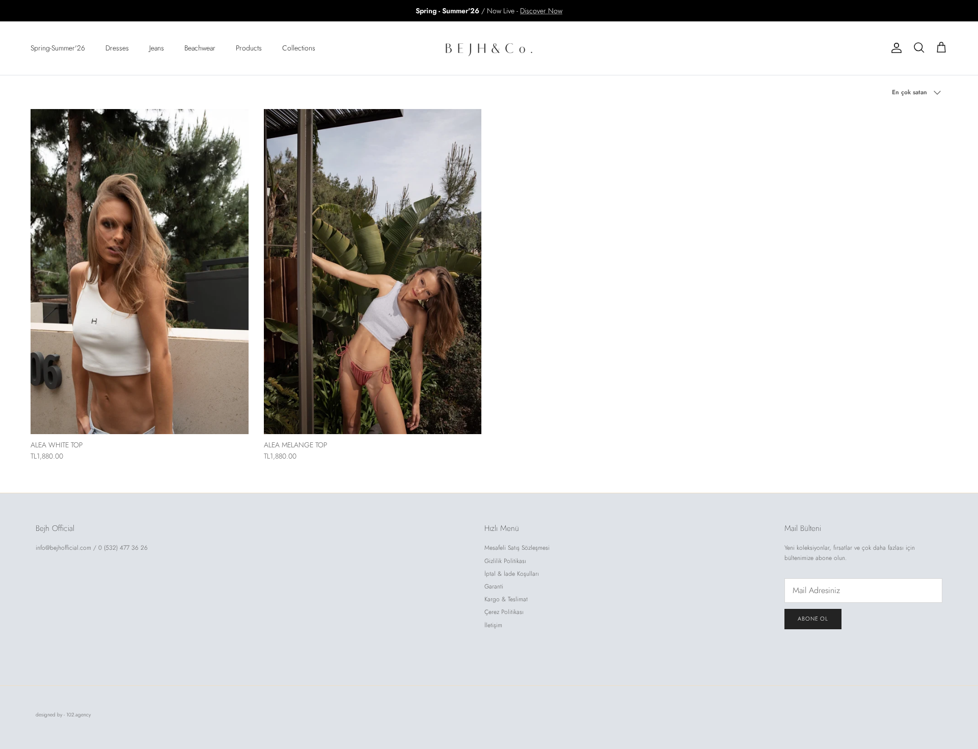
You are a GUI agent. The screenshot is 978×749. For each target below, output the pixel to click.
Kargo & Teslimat (506, 599)
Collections (298, 48)
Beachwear (199, 48)
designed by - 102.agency (63, 714)
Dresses (117, 48)
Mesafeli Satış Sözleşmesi (517, 547)
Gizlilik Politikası (505, 561)
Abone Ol (813, 618)
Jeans (156, 48)
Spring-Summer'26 (58, 48)
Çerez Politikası (504, 612)
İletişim (493, 625)
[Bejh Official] (489, 48)
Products (249, 48)
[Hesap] (894, 48)
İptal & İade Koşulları (511, 573)
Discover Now (541, 11)
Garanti (493, 586)
